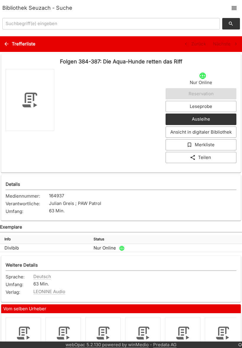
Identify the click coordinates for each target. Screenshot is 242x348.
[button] (234, 8)
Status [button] (99, 239)
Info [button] (7, 239)
